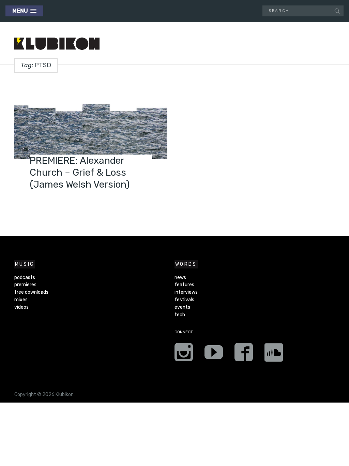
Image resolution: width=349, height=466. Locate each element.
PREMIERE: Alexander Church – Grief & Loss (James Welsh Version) (80, 172)
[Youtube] (213, 354)
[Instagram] (183, 354)
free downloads (31, 292)
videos (21, 307)
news (180, 277)
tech (179, 315)
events (182, 307)
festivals (184, 300)
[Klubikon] (57, 44)
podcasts (24, 277)
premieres (47, 150)
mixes (21, 300)
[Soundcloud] (273, 354)
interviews (186, 292)
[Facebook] (243, 354)
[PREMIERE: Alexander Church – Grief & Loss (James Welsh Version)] (90, 119)
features (184, 285)
